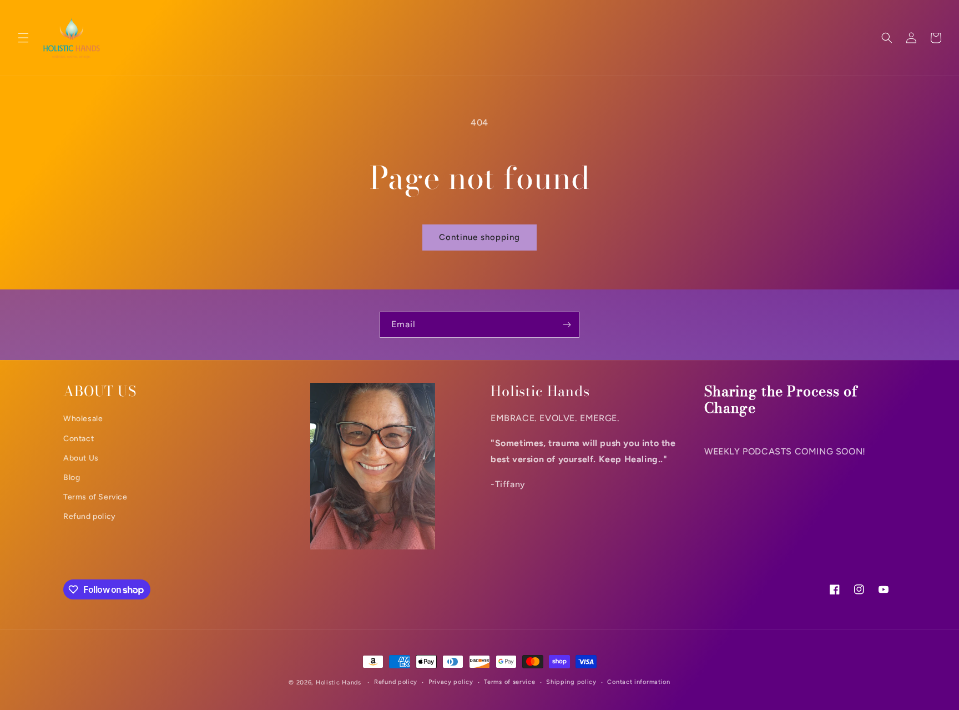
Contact (78, 438)
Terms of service (509, 682)
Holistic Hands (338, 682)
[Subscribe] (566, 325)
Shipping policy (571, 682)
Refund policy (89, 516)
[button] (23, 38)
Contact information (638, 682)
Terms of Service (95, 497)
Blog (71, 477)
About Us (81, 458)
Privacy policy (450, 682)
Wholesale (83, 418)
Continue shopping (479, 237)
